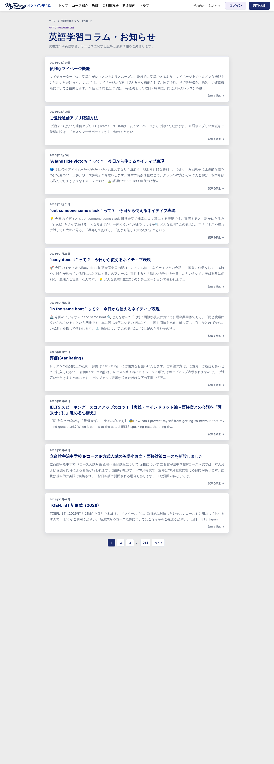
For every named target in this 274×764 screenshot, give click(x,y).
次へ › (158, 542)
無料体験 (259, 5)
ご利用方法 (110, 5)
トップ (63, 5)
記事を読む (214, 95)
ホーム (53, 20)
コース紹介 (80, 5)
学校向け (199, 5)
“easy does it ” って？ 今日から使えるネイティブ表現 (100, 259)
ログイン (235, 5)
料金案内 (129, 5)
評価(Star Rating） (67, 358)
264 (145, 542)
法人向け (214, 5)
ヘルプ (144, 5)
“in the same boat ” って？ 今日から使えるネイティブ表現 (105, 309)
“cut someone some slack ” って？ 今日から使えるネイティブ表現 (113, 210)
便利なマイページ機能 (70, 68)
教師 (95, 5)
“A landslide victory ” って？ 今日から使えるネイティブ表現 (107, 161)
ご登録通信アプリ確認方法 (74, 117)
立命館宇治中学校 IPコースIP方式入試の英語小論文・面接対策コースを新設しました (126, 456)
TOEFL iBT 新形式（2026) (74, 505)
